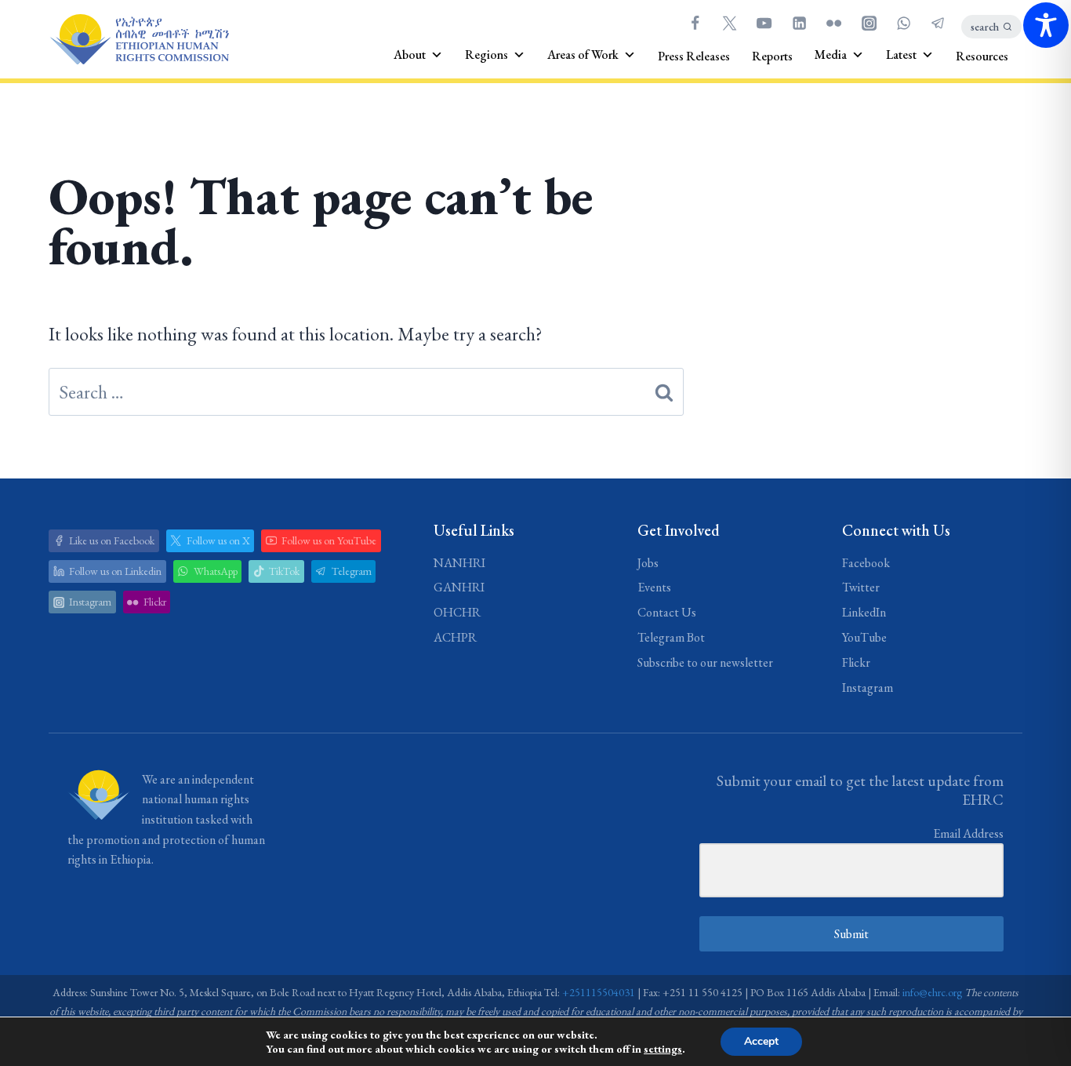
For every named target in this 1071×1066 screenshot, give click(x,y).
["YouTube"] (764, 23)
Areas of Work (583, 54)
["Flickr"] (834, 23)
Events (654, 587)
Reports (772, 56)
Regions (486, 54)
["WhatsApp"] (903, 23)
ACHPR (455, 637)
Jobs (648, 563)
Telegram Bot (671, 637)
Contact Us (666, 612)
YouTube (864, 637)
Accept (761, 1041)
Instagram (867, 687)
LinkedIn (864, 612)
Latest (901, 54)
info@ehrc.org (932, 992)
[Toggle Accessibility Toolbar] (1046, 25)
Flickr (856, 662)
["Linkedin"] (799, 23)
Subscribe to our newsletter (705, 662)
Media (831, 54)
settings (663, 1049)
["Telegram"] (938, 23)
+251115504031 (598, 992)
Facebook (866, 563)
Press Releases (694, 56)
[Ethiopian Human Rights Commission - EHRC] (139, 39)
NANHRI (459, 563)
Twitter (861, 587)
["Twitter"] (729, 23)
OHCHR (457, 612)
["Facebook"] (695, 23)
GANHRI (459, 587)
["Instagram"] (869, 23)
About (410, 54)
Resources (982, 56)
